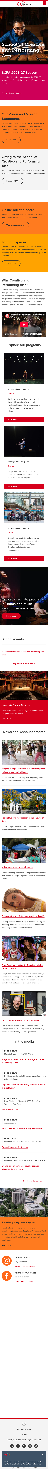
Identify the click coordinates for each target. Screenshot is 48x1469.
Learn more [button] (11, 139)
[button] (24, 752)
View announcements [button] (15, 225)
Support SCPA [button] (12, 181)
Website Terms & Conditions (32, 1464)
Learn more (6, 718)
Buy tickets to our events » (24, 663)
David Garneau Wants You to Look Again (20, 1020)
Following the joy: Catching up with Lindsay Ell (23, 916)
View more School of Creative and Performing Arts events (23, 653)
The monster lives (10, 1109)
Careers (24, 1434)
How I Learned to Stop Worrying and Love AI (22, 1128)
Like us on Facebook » (24, 1281)
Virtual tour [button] (11, 263)
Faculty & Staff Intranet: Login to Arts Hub (24, 1439)
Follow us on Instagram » (25, 1266)
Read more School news (33, 1181)
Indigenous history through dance (17, 867)
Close (42, 1456)
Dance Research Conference (15, 1147)
